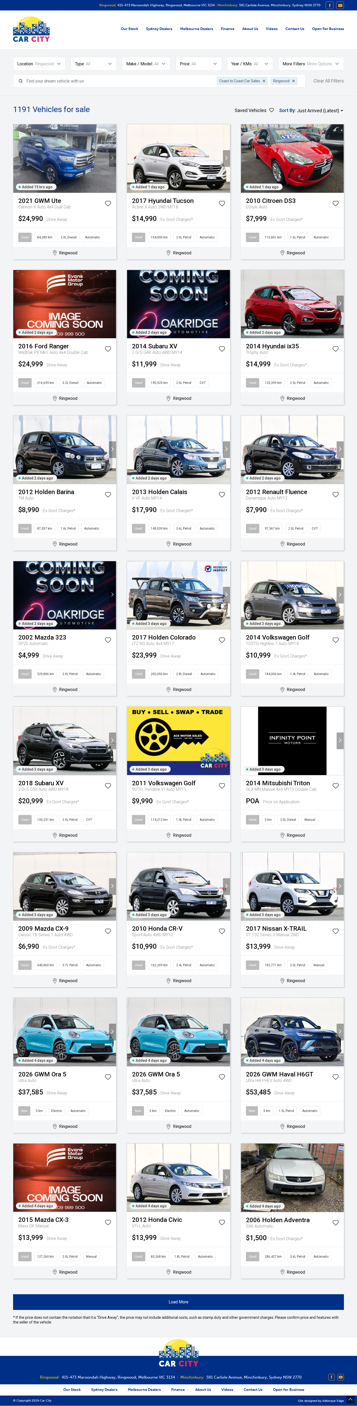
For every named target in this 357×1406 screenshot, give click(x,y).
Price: (185, 63)
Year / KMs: (241, 63)
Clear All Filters (328, 81)
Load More (178, 1301)
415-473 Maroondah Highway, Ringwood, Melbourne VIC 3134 (166, 5)
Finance (227, 29)
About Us (250, 29)
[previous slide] (16, 158)
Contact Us (294, 29)
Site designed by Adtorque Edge (321, 1401)
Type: (80, 63)
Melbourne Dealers (196, 29)
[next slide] (112, 158)
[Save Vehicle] (108, 204)
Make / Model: (139, 63)
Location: (25, 63)
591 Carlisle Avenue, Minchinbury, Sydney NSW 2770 (279, 5)
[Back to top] (350, 1399)
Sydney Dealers (159, 29)
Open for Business (328, 29)
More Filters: (294, 63)
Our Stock (129, 29)
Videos (272, 29)
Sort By (287, 110)
